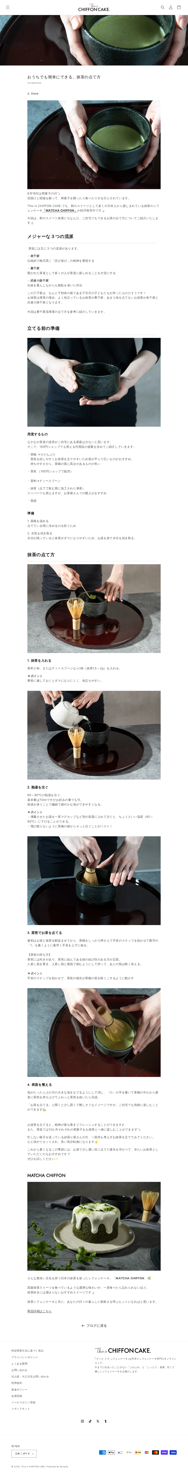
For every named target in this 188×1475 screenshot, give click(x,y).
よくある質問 (19, 1363)
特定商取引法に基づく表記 (27, 1350)
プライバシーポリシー (24, 1357)
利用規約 (16, 1382)
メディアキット (20, 1408)
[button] (8, 7)
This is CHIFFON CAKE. (33, 1466)
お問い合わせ (19, 1370)
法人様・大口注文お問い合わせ (30, 1376)
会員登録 (16, 1395)
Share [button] (35, 93)
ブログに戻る (96, 1326)
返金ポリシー (19, 1389)
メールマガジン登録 (23, 1402)
